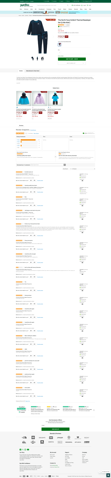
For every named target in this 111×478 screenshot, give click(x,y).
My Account (52, 454)
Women (26, 9)
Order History (52, 456)
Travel (59, 9)
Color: (64, 41)
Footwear (49, 9)
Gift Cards (67, 456)
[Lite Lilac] (32, 107)
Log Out (51, 457)
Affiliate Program (85, 461)
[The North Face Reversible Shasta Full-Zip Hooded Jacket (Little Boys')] (23, 98)
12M (48, 118)
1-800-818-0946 (55, 465)
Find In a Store (60, 55)
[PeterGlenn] (26, 5)
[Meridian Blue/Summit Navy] (17, 107)
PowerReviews (33, 130)
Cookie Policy (67, 464)
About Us (84, 454)
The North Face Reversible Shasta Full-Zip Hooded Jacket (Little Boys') (23, 110)
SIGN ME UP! (55, 429)
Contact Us (84, 462)
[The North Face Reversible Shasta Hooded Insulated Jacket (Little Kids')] (39, 98)
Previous (21, 36)
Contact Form (56, 467)
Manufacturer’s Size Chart (32, 71)
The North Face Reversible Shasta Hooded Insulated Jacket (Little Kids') (39, 110)
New (86, 9)
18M (50, 118)
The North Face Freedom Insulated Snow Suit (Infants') (54, 110)
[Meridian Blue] (48, 107)
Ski (35, 9)
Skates (70, 9)
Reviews (21, 125)
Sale (90, 9)
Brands (76, 9)
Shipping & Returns (68, 454)
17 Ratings (68, 24)
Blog (81, 9)
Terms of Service (68, 465)
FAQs (66, 459)
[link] (55, 12)
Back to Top (27, 401)
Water (64, 9)
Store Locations (85, 459)
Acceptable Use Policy (69, 462)
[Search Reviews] (65, 165)
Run (55, 9)
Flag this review (40, 180)
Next (53, 36)
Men (21, 9)
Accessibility (67, 457)
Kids (31, 9)
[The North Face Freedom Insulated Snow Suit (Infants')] (55, 98)
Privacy (66, 461)
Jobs (83, 457)
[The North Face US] (82, 180)
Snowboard (41, 9)
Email (43, 425)
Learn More (22, 459)
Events (83, 456)
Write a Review (36, 133)
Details (21, 71)
